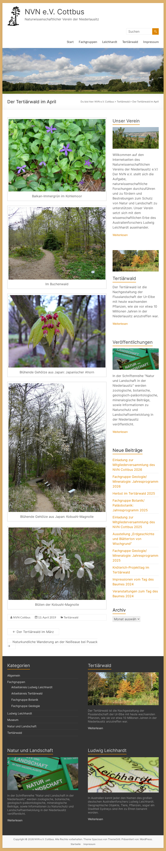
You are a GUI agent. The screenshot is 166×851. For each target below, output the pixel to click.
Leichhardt (109, 42)
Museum (12, 720)
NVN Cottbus (21, 617)
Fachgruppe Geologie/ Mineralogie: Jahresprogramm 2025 (135, 555)
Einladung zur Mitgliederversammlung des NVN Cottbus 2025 (134, 522)
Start (70, 42)
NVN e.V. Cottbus (54, 11)
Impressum (151, 42)
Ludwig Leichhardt (19, 713)
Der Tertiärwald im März (33, 632)
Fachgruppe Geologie (25, 706)
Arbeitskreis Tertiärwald (27, 693)
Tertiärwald (130, 42)
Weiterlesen (120, 235)
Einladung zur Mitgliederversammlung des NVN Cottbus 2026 (134, 465)
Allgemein (13, 675)
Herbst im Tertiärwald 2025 (134, 493)
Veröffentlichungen (133, 342)
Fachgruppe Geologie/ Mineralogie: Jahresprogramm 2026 (135, 481)
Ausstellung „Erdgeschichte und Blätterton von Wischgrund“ (133, 539)
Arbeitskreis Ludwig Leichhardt (31, 687)
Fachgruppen (88, 42)
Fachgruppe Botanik (24, 699)
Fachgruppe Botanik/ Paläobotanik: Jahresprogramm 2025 (130, 505)
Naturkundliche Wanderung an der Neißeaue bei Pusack (52, 644)
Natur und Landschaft (21, 726)
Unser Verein (126, 120)
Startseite (76, 844)
